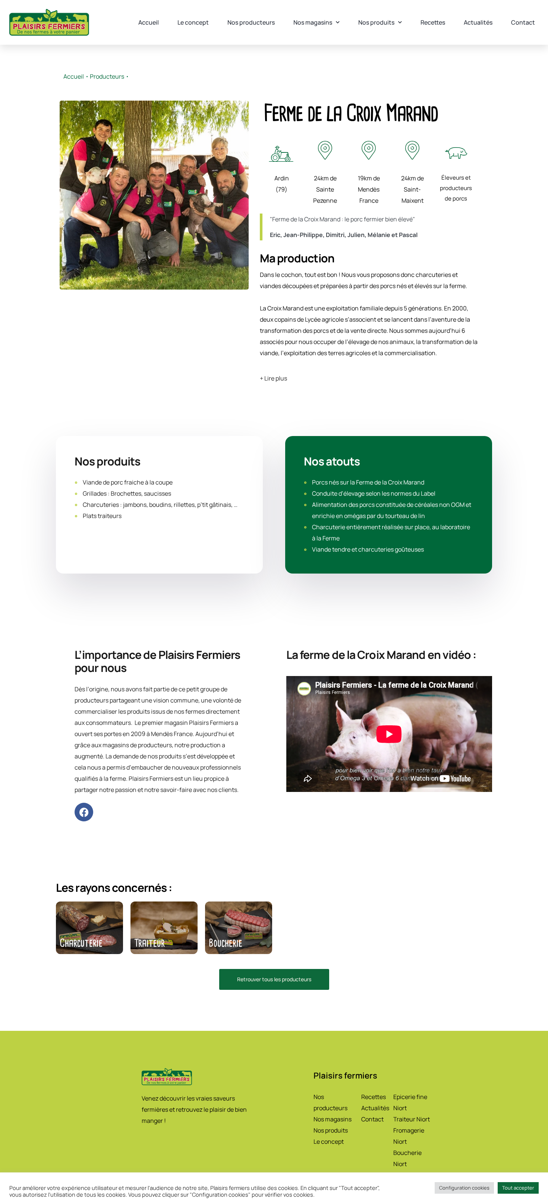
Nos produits (376, 22)
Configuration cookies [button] (464, 1187)
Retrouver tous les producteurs (274, 979)
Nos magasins (312, 22)
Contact (523, 22)
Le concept (193, 22)
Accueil (148, 22)
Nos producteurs (251, 22)
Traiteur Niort (411, 1119)
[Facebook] (84, 812)
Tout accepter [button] (518, 1187)
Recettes (433, 22)
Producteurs (107, 76)
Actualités (478, 22)
